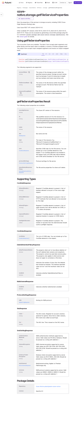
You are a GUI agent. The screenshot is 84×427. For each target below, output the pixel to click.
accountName (23, 72)
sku (20, 133)
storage (45, 7)
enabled (21, 273)
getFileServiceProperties (55, 7)
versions (21, 370)
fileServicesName (24, 82)
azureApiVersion (24, 110)
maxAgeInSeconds (24, 220)
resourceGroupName (25, 91)
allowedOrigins (23, 205)
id (19, 116)
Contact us (63, 2)
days (20, 262)
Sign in (70, 2)
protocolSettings (24, 161)
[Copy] (67, 59)
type (20, 140)
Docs (22, 2)
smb (20, 300)
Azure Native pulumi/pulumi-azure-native (48, 386)
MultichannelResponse (25, 365)
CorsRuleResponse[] (24, 238)
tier (20, 322)
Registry (30, 2)
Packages (25, 7)
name (20, 127)
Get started (77, 2)
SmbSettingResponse (24, 302)
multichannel (23, 363)
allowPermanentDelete (25, 250)
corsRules (22, 236)
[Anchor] (69, 14)
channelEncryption (24, 344)
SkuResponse (22, 135)
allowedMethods (24, 197)
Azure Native (32, 7)
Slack (48, 2)
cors (20, 148)
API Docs (39, 7)
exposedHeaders (24, 214)
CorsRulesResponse (24, 150)
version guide (23, 36)
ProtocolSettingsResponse (26, 163)
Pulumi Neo (40, 2)
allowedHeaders (24, 188)
